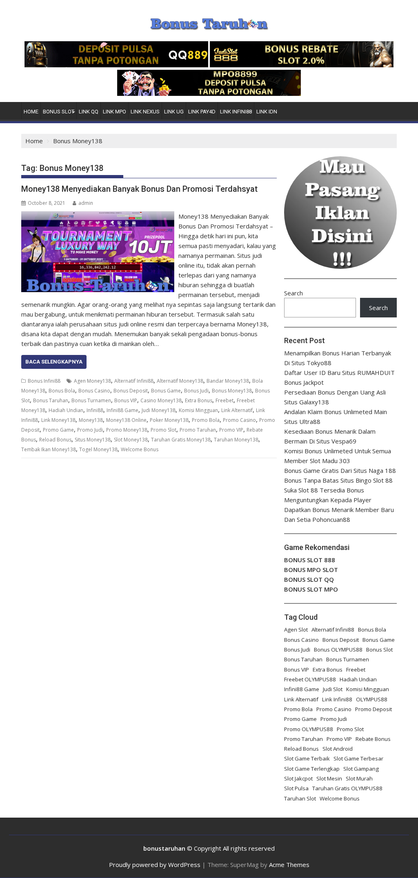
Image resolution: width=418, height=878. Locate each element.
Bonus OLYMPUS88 (338, 649)
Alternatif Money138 (180, 380)
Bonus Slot (58, 112)
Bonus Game (166, 390)
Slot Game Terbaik (307, 758)
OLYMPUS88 (371, 699)
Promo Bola (206, 420)
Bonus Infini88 (44, 380)
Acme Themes (289, 864)
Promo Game (58, 429)
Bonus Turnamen (91, 400)
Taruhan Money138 (236, 439)
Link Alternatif (237, 410)
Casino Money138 (161, 400)
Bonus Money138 (232, 390)
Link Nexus (145, 112)
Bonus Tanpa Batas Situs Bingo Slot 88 (338, 480)
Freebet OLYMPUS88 (310, 679)
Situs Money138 (93, 439)
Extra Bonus (198, 400)
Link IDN (266, 112)
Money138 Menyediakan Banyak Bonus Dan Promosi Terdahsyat (139, 189)
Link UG (174, 112)
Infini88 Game (122, 410)
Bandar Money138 (228, 380)
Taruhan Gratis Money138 (181, 439)
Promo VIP (231, 429)
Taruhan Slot (300, 798)
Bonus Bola (62, 390)
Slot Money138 (131, 439)
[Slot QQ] (116, 65)
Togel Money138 (98, 449)
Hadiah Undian (66, 410)
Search (293, 293)
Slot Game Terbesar (358, 758)
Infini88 (95, 410)
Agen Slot (296, 629)
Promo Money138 (126, 429)
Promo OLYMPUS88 (308, 729)
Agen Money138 (92, 380)
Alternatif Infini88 (133, 380)
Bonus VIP (125, 400)
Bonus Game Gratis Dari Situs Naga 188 (340, 470)
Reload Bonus (55, 439)
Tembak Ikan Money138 (48, 449)
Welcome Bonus (139, 449)
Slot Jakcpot (298, 778)
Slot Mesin (329, 778)
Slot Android (337, 748)
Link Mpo (114, 112)
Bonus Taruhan (50, 400)
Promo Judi (90, 429)
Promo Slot (163, 429)
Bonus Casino (94, 390)
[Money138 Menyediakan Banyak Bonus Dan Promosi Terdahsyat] (97, 216)
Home (31, 112)
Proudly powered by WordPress (154, 864)
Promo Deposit (373, 709)
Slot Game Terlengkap (312, 768)
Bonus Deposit (130, 390)
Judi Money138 (159, 410)
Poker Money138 (169, 420)
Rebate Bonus (373, 739)
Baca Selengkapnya (53, 362)
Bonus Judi (196, 390)
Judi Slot (332, 689)
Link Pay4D (202, 112)
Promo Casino (239, 420)
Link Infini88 (236, 112)
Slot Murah (359, 778)
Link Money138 (58, 420)
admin (85, 203)
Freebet (224, 400)
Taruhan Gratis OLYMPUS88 (347, 788)
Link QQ (88, 112)
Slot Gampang (361, 768)
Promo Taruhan (198, 429)
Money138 (91, 420)
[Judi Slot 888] (302, 65)
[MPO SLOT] (209, 93)
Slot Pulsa (296, 788)
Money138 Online (126, 420)
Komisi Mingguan (198, 410)
